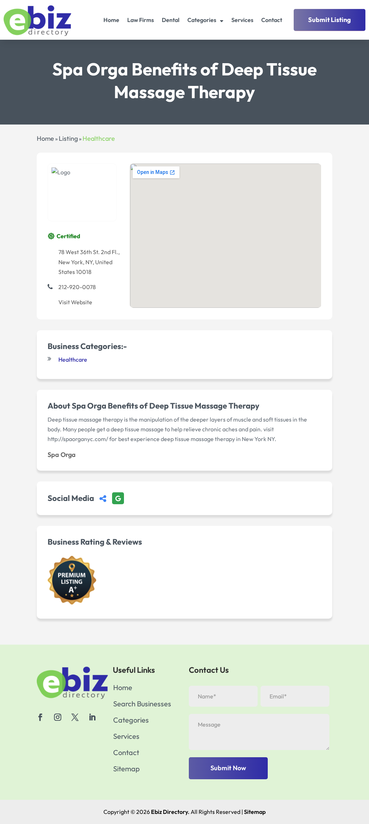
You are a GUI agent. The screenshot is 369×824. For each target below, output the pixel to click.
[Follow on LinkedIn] (92, 717)
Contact (271, 19)
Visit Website (75, 302)
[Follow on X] (75, 717)
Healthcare (99, 138)
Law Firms (140, 19)
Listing (68, 138)
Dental (170, 19)
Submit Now (228, 768)
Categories (201, 19)
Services (242, 19)
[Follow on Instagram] (57, 717)
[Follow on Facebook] (40, 717)
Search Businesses (142, 704)
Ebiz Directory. (170, 811)
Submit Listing (329, 20)
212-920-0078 (77, 287)
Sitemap (126, 769)
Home (111, 19)
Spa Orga (62, 454)
